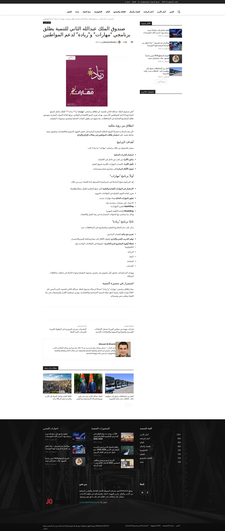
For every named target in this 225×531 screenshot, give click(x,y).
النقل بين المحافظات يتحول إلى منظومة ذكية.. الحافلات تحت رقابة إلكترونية (156, 71)
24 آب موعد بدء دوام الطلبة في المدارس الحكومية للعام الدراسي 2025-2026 (105, 436)
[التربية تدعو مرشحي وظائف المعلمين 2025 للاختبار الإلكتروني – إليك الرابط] (127, 463)
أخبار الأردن (102, 19)
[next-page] (127, 405)
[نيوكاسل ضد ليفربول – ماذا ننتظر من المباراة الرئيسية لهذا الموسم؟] (175, 46)
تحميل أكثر (161, 82)
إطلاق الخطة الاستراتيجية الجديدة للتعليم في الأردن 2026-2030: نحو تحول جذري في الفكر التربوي (106, 449)
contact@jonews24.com (89, 502)
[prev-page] (131, 405)
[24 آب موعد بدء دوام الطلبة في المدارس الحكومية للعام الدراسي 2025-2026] (127, 437)
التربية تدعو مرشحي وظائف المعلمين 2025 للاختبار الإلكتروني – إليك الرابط (106, 462)
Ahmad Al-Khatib (109, 42)
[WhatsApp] (104, 48)
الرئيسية (111, 19)
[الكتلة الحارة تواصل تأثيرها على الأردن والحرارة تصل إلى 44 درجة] (57, 383)
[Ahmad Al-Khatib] (119, 42)
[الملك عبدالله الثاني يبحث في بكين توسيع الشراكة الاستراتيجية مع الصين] (88, 383)
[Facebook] (116, 48)
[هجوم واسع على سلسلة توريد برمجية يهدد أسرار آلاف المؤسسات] (175, 33)
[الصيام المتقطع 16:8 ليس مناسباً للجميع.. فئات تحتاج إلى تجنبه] (175, 58)
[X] (110, 48)
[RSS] (142, 492)
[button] (179, 12)
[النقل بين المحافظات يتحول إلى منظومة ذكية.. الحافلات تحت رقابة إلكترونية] (119, 383)
